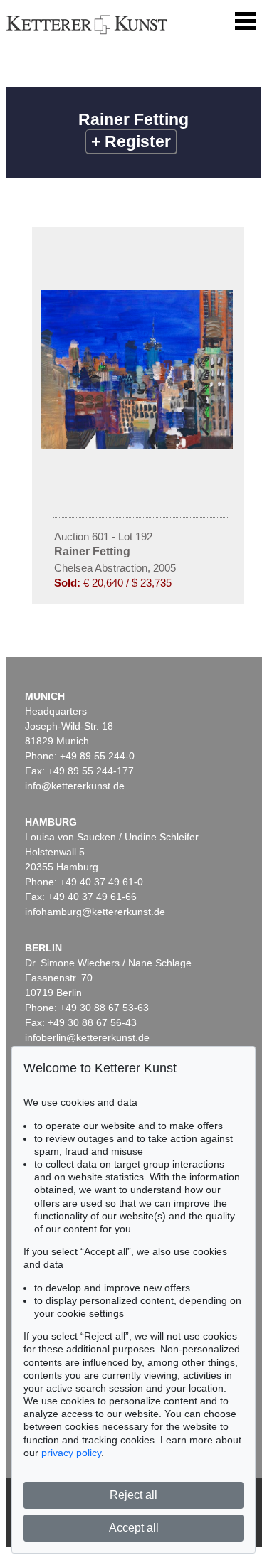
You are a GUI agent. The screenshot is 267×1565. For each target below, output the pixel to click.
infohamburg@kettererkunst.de (95, 911)
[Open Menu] (245, 21)
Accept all (134, 1528)
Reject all (133, 1495)
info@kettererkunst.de (75, 785)
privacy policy (71, 1452)
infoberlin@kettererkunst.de (87, 1037)
